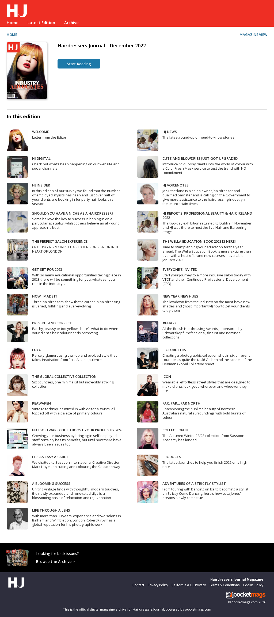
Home (12, 22)
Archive (71, 22)
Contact (138, 585)
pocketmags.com (244, 602)
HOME (12, 34)
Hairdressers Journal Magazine (236, 579)
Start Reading (79, 63)
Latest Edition (41, 22)
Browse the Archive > (55, 561)
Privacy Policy (158, 585)
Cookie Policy (253, 585)
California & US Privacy (189, 585)
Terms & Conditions (224, 585)
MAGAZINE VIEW (253, 34)
